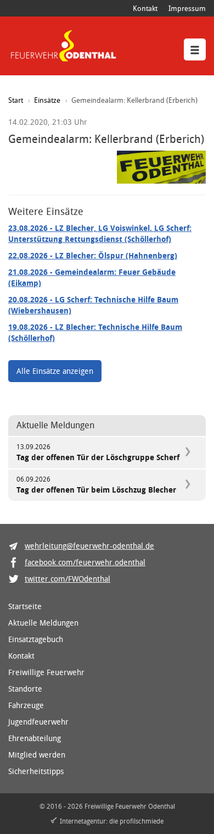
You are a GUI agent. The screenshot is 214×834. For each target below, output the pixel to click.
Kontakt (145, 8)
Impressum (187, 8)
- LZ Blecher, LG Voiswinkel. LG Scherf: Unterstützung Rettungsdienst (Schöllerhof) (100, 233)
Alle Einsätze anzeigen (54, 371)
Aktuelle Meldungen (43, 622)
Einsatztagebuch (35, 639)
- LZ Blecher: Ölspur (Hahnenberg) (92, 255)
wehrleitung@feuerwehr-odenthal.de (89, 545)
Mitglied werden (36, 754)
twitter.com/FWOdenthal (67, 578)
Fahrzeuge (26, 705)
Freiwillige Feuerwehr (46, 672)
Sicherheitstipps (36, 771)
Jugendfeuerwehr (38, 721)
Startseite (25, 606)
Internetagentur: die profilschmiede (112, 820)
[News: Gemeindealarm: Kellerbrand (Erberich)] (161, 167)
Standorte (25, 688)
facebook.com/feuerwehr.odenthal (85, 562)
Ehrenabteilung (34, 738)
